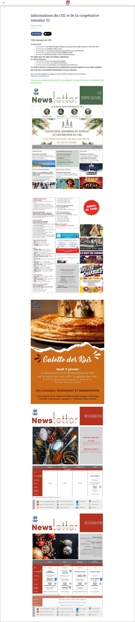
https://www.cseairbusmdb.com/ (40, 76)
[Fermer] (4, 3)
